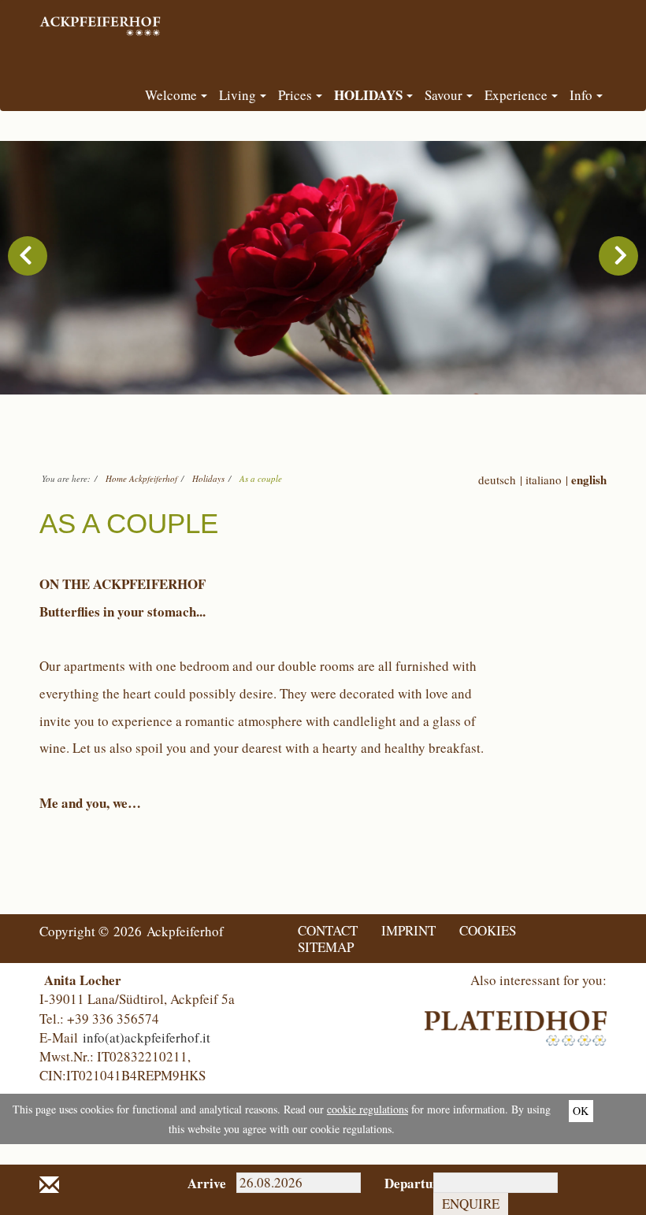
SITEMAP (326, 947)
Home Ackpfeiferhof (141, 478)
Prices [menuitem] (295, 95)
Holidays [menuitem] (368, 95)
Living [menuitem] (237, 95)
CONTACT (328, 930)
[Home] (101, 19)
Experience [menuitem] (516, 95)
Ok (580, 1110)
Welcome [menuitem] (171, 95)
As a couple (260, 478)
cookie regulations (367, 1109)
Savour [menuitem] (443, 95)
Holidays (208, 478)
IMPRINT (408, 930)
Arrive (200, 1183)
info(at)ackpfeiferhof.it (146, 1037)
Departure (397, 1183)
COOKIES (487, 930)
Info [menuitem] (581, 95)
